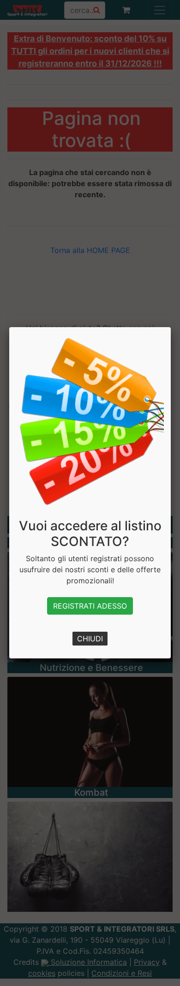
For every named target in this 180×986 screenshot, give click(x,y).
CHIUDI (90, 638)
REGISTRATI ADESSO (90, 605)
